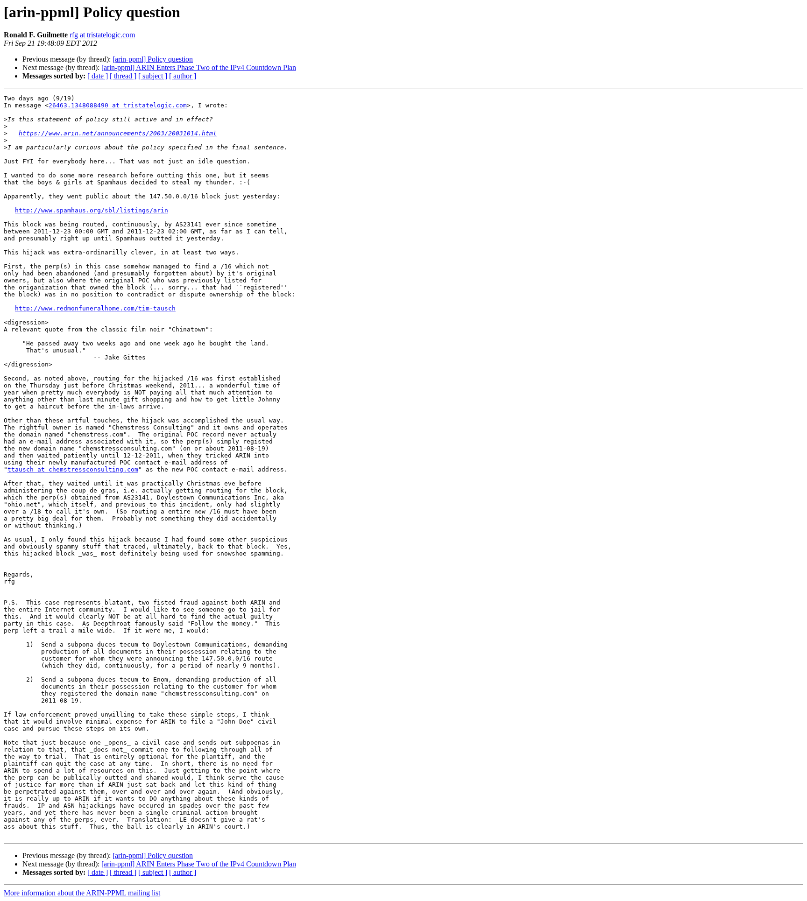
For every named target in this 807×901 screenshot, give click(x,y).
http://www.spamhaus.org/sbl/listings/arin (91, 210)
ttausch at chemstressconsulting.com (72, 469)
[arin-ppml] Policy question (153, 59)
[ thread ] (123, 76)
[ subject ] (152, 76)
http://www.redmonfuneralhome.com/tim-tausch (95, 308)
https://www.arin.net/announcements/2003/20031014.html (118, 133)
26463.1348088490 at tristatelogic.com (118, 105)
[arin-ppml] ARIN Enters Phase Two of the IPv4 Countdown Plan (198, 67)
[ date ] (97, 76)
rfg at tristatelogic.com (102, 35)
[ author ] (182, 76)
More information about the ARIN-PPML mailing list (82, 893)
